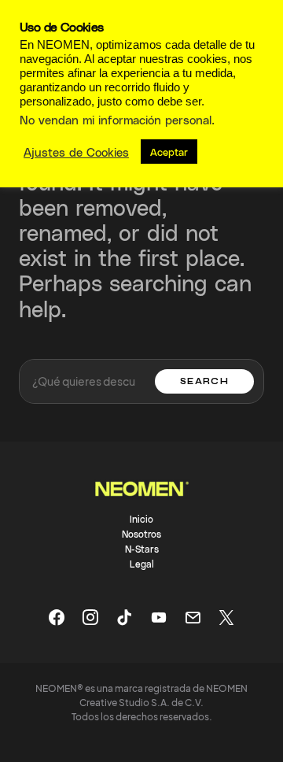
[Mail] (192, 617)
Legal (142, 563)
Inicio (141, 518)
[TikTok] (124, 617)
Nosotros (141, 533)
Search (204, 381)
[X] (226, 617)
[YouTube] (159, 617)
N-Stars (142, 548)
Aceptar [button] (169, 151)
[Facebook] (56, 617)
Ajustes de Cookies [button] (76, 152)
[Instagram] (90, 617)
